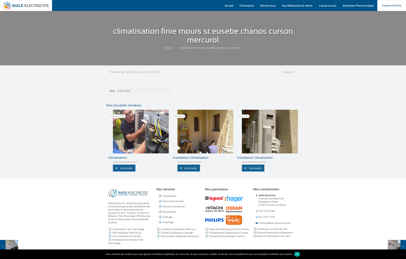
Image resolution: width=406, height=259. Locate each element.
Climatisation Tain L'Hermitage (128, 229)
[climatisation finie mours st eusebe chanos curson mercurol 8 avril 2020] (9, 246)
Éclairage (167, 216)
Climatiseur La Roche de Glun (272, 229)
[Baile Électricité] (26, 5)
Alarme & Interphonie (173, 206)
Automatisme (169, 211)
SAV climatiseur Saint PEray (126, 232)
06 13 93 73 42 (266, 216)
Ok (297, 254)
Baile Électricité (133, 71)
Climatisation (169, 195)
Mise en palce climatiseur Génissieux (179, 236)
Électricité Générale (172, 201)
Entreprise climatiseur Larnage (176, 232)
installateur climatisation (191, 157)
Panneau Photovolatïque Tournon (227, 236)
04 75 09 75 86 (266, 210)
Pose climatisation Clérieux (126, 236)
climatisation (117, 157)
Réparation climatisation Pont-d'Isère (229, 229)
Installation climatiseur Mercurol (177, 229)
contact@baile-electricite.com (274, 222)
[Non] (402, 254)
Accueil (169, 47)
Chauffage (168, 222)
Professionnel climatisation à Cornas (228, 232)
